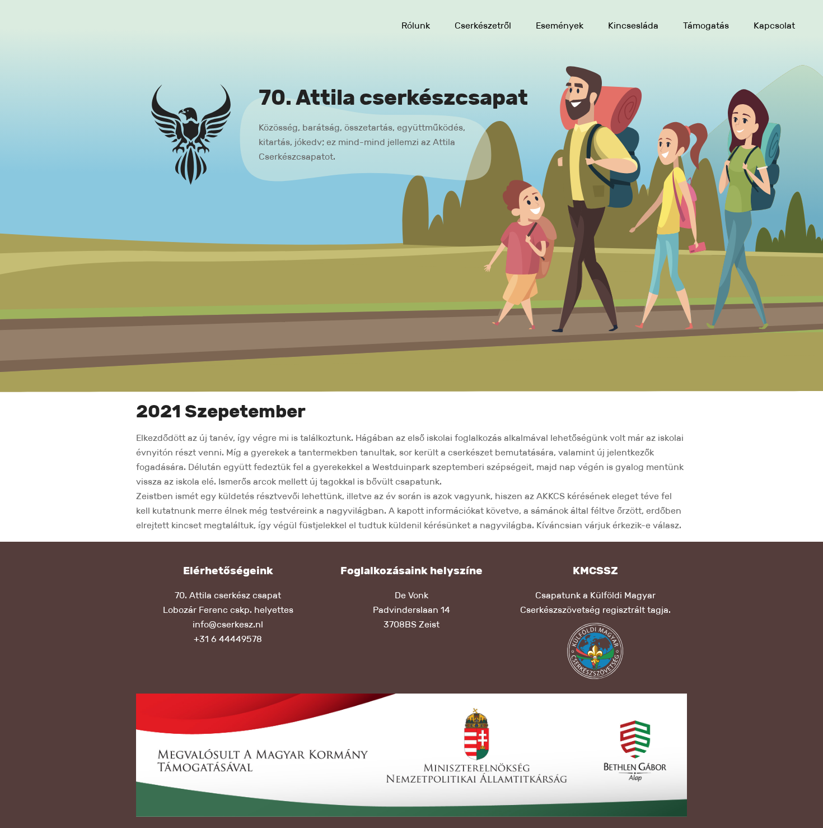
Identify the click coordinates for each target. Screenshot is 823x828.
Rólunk (415, 25)
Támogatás (706, 25)
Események (559, 25)
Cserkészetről (483, 25)
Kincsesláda (633, 25)
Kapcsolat (774, 25)
